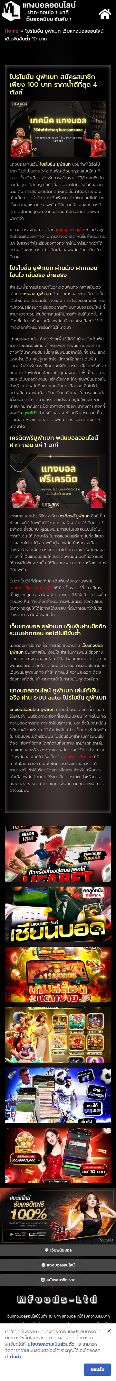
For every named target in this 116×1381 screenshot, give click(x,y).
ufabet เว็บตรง (78, 757)
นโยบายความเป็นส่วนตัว (51, 1344)
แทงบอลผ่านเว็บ (70, 229)
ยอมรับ (97, 1369)
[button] (105, 13)
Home (11, 31)
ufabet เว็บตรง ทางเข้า (31, 588)
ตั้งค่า (15, 1357)
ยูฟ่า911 (30, 413)
